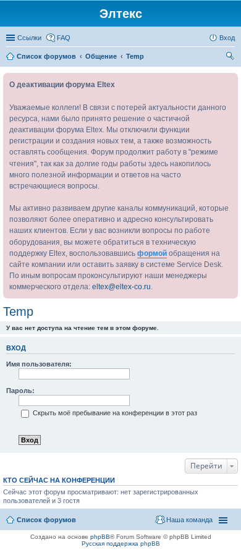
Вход (16, 348)
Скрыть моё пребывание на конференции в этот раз (114, 413)
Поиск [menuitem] (231, 57)
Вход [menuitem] (227, 37)
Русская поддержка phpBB (121, 543)
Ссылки (29, 37)
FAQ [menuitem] (63, 37)
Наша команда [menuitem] (189, 519)
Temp (18, 311)
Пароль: (20, 390)
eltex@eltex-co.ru (121, 286)
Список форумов (46, 519)
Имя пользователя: (39, 364)
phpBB (100, 536)
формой (152, 253)
